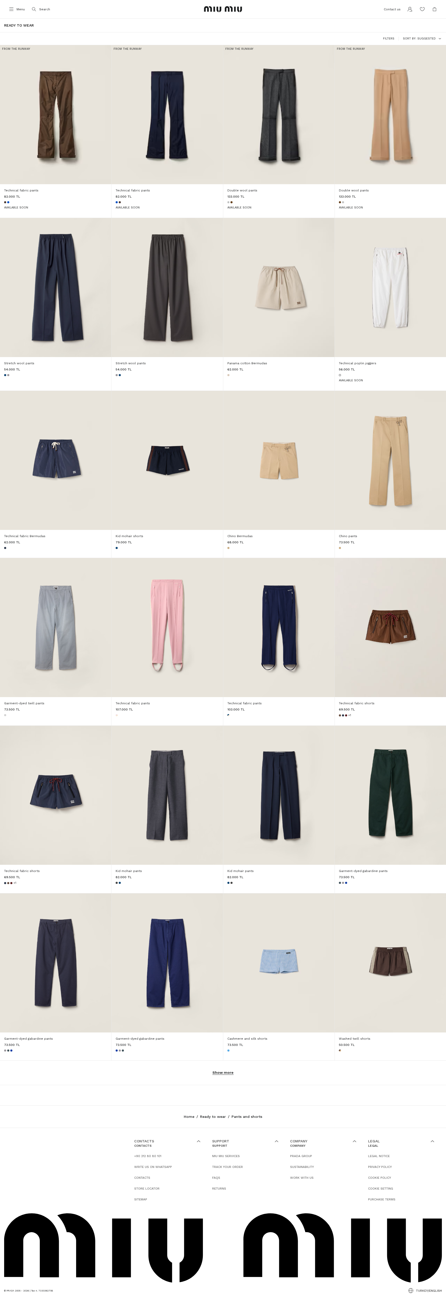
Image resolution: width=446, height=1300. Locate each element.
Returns (219, 1188)
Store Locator (147, 1188)
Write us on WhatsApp (153, 1167)
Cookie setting (380, 1188)
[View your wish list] (422, 9)
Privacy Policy (380, 1167)
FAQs (216, 1178)
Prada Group (301, 1156)
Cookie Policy (379, 1178)
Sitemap (140, 1199)
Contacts (142, 1178)
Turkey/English (429, 1291)
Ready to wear (213, 1117)
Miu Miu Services (226, 1156)
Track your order (227, 1167)
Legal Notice (379, 1156)
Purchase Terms (381, 1199)
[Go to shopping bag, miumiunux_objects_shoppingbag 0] (435, 9)
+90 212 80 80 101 (147, 1156)
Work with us (302, 1178)
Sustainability (302, 1167)
